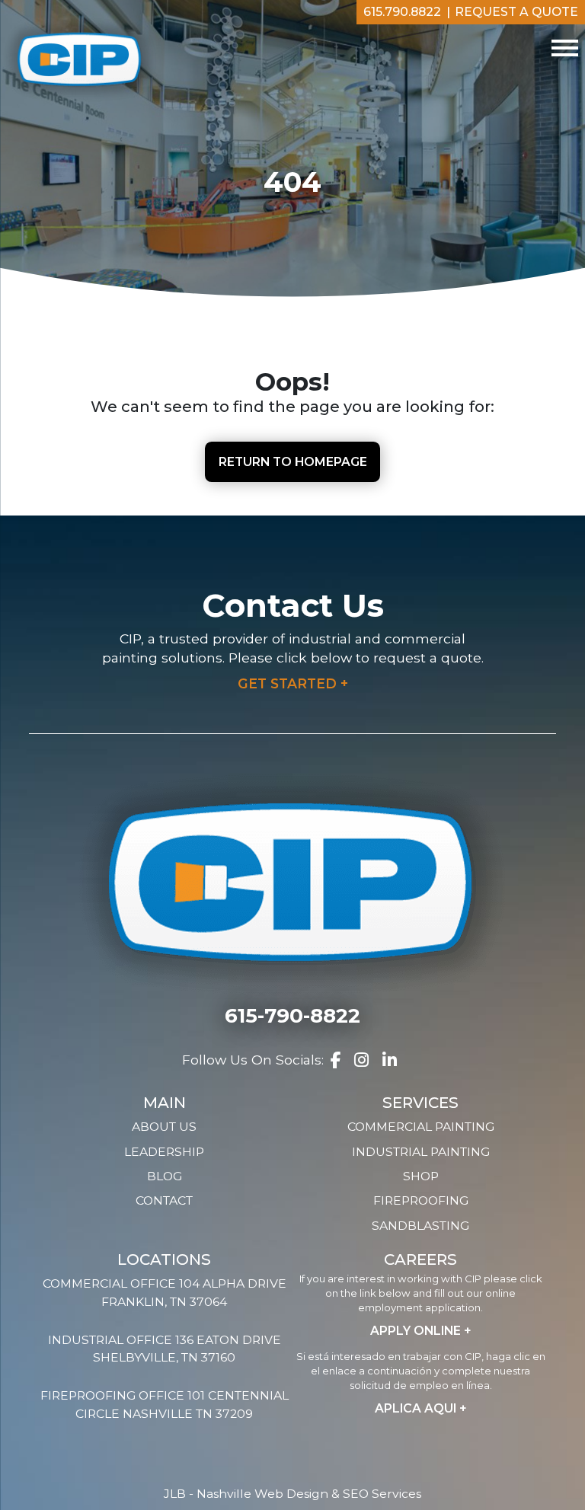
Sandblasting (420, 1225)
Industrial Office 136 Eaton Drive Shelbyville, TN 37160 (164, 1349)
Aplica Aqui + (421, 1408)
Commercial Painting (420, 1126)
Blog (164, 1176)
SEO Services (382, 1493)
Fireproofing (420, 1200)
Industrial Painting (421, 1151)
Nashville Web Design (262, 1493)
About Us (164, 1126)
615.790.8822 (402, 12)
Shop (421, 1176)
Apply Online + (421, 1330)
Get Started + (293, 683)
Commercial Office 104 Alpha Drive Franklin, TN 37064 (164, 1292)
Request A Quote (516, 12)
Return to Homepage (293, 462)
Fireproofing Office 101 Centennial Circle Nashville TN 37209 (164, 1404)
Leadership (164, 1151)
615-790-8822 (292, 1016)
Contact (164, 1200)
